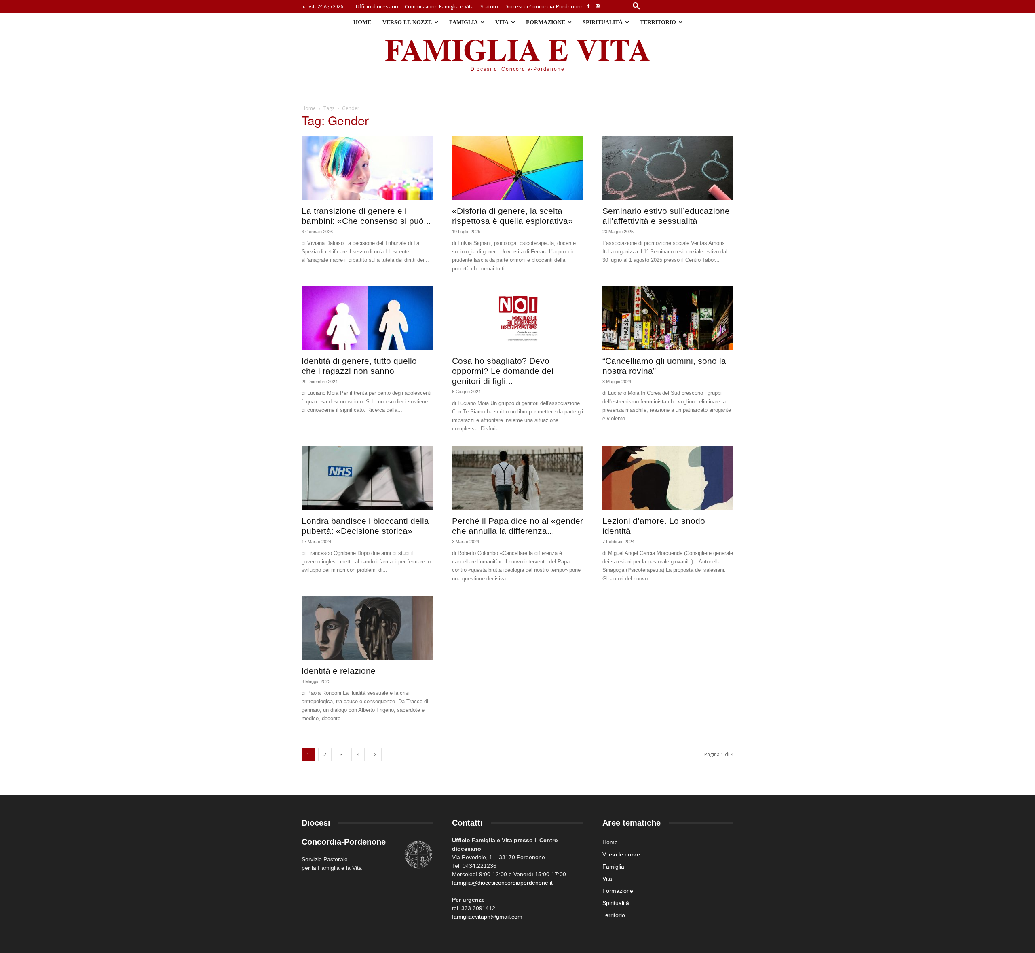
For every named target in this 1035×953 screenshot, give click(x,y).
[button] (636, 6)
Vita (607, 878)
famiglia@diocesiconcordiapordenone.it (502, 882)
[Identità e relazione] (367, 628)
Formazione (617, 891)
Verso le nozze (621, 854)
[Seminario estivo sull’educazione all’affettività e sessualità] (667, 168)
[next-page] (375, 754)
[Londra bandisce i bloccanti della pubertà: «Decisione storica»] (367, 478)
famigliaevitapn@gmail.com (487, 916)
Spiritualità (615, 903)
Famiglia (613, 866)
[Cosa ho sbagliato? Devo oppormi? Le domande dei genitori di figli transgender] (517, 318)
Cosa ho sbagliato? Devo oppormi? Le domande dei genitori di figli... (502, 371)
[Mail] (597, 6)
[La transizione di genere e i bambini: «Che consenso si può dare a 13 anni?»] (367, 168)
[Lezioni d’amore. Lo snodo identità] (667, 478)
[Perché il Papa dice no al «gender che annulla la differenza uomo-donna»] (517, 478)
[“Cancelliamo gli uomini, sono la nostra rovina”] (667, 318)
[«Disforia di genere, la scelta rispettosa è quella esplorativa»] (517, 168)
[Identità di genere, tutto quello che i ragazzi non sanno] (367, 318)
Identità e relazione (339, 670)
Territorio (613, 915)
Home (309, 108)
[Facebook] (588, 6)
